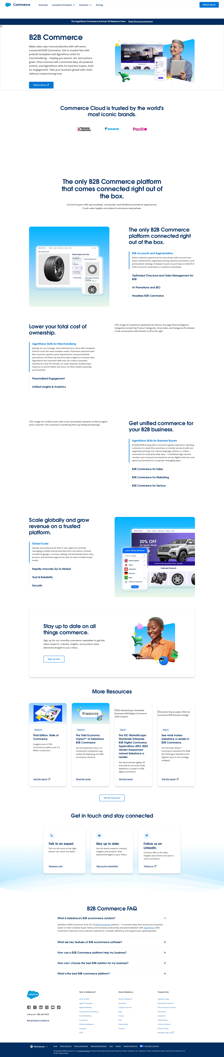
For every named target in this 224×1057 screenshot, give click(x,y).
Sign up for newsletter (107, 866)
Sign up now (54, 659)
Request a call (55, 866)
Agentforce (149, 927)
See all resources (112, 797)
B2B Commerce (102, 924)
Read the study (83, 779)
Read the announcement (140, 21)
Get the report (40, 779)
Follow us (148, 866)
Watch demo (39, 85)
